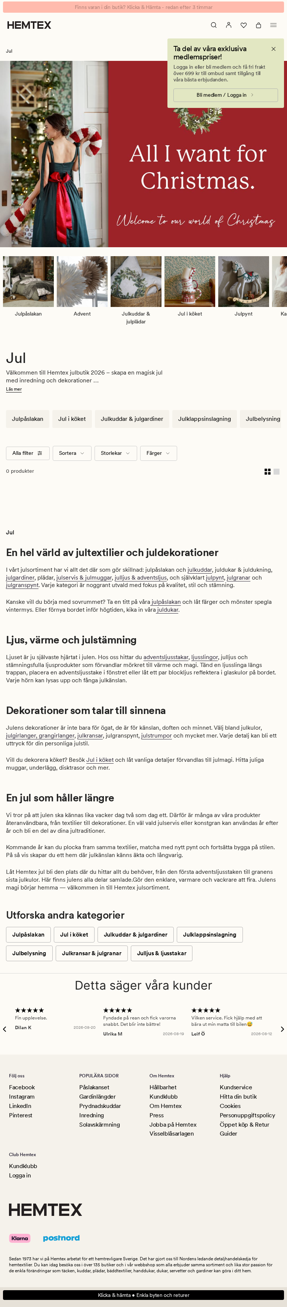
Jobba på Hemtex (172, 1124)
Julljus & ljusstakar (161, 953)
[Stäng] (273, 48)
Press (156, 1115)
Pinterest (21, 1115)
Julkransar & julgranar (91, 953)
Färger (154, 453)
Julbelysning (263, 418)
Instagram (22, 1096)
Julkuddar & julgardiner (132, 418)
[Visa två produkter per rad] (268, 471)
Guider (228, 1133)
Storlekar (111, 453)
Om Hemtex (165, 1105)
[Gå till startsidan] (29, 25)
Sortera (67, 453)
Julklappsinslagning (204, 418)
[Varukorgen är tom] (258, 25)
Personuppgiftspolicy (247, 1115)
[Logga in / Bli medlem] (228, 25)
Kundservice (236, 1087)
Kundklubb (163, 1096)
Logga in (20, 1175)
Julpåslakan (27, 418)
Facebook (21, 1087)
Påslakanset (94, 1087)
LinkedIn (20, 1105)
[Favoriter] (243, 25)
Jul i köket (72, 418)
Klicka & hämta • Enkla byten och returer (143, 1295)
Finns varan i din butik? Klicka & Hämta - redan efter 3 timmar (144, 7)
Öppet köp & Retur (244, 1124)
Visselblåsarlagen (171, 1133)
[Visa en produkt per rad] (277, 471)
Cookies (230, 1105)
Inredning (91, 1115)
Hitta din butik (238, 1096)
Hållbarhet (163, 1087)
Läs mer (14, 389)
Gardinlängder (97, 1096)
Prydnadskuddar (100, 1105)
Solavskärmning (99, 1124)
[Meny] (273, 25)
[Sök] (213, 25)
